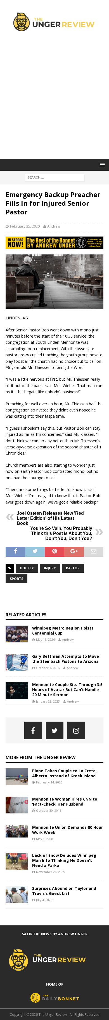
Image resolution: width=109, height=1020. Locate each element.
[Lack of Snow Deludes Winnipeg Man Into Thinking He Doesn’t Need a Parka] (17, 861)
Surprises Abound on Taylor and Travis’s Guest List (64, 891)
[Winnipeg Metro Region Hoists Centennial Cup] (17, 634)
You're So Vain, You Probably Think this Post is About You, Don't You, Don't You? (61, 533)
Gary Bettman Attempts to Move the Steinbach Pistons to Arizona (65, 659)
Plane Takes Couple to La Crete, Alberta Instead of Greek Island (64, 773)
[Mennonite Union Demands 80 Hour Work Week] (17, 831)
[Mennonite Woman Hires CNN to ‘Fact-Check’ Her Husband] (17, 805)
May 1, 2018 (44, 839)
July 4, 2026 (44, 900)
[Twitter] (54, 730)
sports (16, 578)
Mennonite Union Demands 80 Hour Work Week (67, 830)
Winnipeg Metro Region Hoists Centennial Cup (63, 630)
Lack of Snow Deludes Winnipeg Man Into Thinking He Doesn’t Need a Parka (64, 860)
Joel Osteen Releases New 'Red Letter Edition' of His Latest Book (50, 518)
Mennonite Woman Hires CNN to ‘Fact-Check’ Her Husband (64, 801)
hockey (27, 568)
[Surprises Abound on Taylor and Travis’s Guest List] (17, 894)
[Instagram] (76, 730)
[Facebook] (33, 730)
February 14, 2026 (49, 782)
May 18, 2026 (45, 639)
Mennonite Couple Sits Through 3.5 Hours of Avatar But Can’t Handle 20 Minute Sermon (67, 689)
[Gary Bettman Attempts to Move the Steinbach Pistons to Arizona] (17, 662)
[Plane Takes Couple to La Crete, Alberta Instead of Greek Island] (17, 776)
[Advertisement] (54, 101)
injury (50, 568)
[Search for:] (55, 177)
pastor (73, 568)
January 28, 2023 (48, 701)
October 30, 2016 (48, 810)
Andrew (53, 226)
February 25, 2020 (25, 226)
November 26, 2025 (50, 872)
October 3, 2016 (48, 668)
